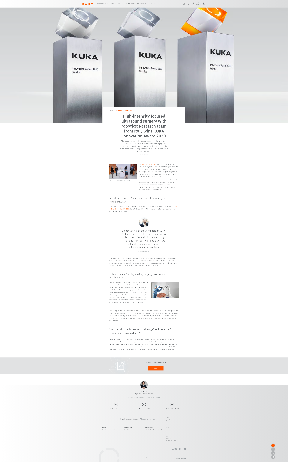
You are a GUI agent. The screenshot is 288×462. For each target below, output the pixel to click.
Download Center (148, 434)
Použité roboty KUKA (128, 432)
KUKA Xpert (147, 432)
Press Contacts (105, 434)
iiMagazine (168, 438)
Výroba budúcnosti (142, 3)
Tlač (167, 436)
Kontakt (104, 432)
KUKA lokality (169, 434)
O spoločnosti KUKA (170, 432)
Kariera (167, 429)
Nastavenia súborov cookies (157, 458)
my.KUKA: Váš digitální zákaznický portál (153, 429)
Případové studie (127, 429)
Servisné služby (130, 3)
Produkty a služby (101, 3)
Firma (152, 3)
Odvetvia (112, 3)
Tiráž (138, 458)
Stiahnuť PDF (154, 368)
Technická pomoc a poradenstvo (109, 429)
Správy (111, 111)
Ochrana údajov (144, 458)
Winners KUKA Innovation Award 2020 (125, 111)
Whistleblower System (171, 440)
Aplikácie (120, 3)
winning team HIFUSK (149, 164)
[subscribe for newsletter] (168, 419)
